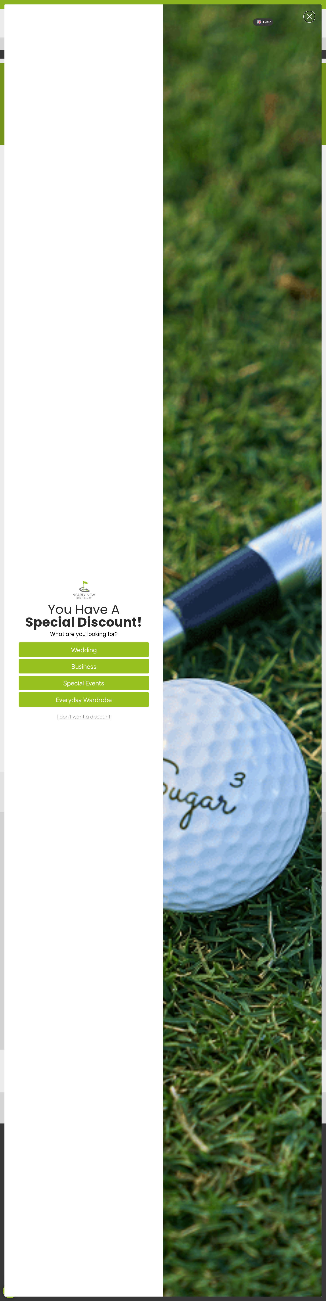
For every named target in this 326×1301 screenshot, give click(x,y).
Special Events (83, 683)
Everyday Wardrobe (84, 699)
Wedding (84, 649)
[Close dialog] (309, 16)
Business (83, 666)
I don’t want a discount (83, 717)
